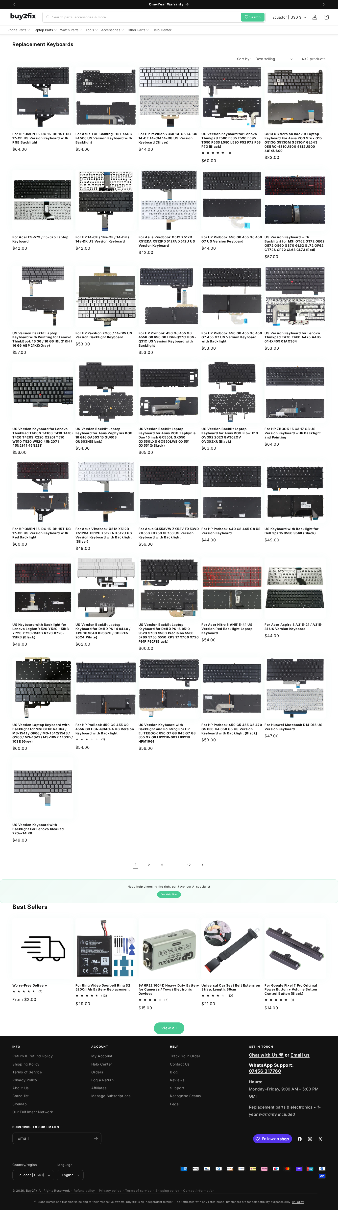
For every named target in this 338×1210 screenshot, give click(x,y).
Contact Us (180, 1064)
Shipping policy (167, 1190)
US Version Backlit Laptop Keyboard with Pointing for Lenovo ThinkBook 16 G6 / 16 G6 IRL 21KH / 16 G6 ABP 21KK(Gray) (42, 339)
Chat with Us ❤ (266, 1055)
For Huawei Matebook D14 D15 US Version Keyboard (293, 727)
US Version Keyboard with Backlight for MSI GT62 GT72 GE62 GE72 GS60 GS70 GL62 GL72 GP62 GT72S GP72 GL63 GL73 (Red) (294, 243)
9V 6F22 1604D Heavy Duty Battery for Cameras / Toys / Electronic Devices (169, 989)
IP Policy (298, 1202)
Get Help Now (169, 894)
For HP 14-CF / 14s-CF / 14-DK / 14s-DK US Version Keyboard (102, 239)
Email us (300, 1055)
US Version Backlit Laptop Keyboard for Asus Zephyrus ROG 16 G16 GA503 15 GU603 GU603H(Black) (104, 435)
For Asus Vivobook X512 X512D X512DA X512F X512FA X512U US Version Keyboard (167, 241)
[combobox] (145, 17)
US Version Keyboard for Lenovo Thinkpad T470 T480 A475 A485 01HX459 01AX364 (293, 337)
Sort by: (244, 59)
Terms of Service (27, 1072)
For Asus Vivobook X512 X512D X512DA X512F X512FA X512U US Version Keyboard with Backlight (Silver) (103, 535)
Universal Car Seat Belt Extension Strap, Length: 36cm (230, 987)
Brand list (20, 1096)
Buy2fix (32, 1190)
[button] (326, 17)
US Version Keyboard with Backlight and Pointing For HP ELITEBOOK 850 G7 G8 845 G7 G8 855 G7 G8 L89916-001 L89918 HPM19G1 (167, 733)
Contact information (198, 1190)
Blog (174, 1072)
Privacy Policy (24, 1080)
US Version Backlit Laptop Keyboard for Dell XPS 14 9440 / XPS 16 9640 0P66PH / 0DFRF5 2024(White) (103, 631)
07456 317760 (265, 1071)
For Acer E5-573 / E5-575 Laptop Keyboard (40, 239)
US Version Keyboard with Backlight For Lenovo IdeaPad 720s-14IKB (38, 829)
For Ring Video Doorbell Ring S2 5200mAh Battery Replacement (102, 987)
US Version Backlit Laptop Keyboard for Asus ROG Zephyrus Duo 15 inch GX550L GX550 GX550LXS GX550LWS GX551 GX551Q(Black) (167, 437)
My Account (102, 1056)
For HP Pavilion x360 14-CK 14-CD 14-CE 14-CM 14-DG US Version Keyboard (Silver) (168, 138)
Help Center (101, 1064)
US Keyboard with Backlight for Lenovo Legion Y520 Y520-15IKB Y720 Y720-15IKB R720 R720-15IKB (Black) (40, 631)
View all (169, 1028)
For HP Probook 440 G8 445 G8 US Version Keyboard (231, 531)
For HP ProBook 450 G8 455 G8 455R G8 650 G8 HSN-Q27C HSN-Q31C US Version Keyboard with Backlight (167, 339)
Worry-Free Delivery (29, 985)
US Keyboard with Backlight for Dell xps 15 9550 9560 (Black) (291, 531)
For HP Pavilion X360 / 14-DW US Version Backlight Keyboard (103, 335)
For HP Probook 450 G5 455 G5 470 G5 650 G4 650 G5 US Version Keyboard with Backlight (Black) (231, 729)
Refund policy (84, 1190)
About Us (20, 1088)
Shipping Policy (26, 1064)
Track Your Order (185, 1056)
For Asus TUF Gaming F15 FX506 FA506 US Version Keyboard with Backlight (103, 138)
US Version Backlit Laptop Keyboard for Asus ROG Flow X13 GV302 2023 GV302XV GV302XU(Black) (229, 435)
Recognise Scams (185, 1096)
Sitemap (19, 1104)
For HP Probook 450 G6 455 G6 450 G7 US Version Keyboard (231, 239)
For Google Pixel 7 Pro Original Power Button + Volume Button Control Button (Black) (291, 989)
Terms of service (138, 1190)
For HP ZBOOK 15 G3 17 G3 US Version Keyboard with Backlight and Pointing (293, 433)
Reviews (177, 1080)
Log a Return (102, 1080)
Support (177, 1088)
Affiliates (99, 1088)
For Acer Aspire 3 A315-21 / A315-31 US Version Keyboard (294, 627)
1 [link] (136, 864)
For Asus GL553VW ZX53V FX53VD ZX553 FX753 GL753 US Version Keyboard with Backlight (169, 533)
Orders (97, 1072)
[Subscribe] (95, 1138)
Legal (175, 1104)
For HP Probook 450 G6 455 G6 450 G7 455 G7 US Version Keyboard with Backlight (231, 337)
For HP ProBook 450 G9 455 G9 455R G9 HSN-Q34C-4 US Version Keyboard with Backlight (104, 729)
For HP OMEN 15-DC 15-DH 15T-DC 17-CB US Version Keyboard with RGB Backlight (41, 138)
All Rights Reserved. (54, 1190)
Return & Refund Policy (32, 1056)
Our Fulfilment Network (32, 1112)
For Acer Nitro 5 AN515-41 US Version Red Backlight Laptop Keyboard (226, 629)
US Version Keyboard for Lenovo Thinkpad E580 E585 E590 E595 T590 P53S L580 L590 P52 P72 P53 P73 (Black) (231, 140)
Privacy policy (110, 1190)
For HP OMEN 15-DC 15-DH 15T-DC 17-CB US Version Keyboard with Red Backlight (41, 533)
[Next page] (202, 865)
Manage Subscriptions (111, 1096)
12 (189, 865)
